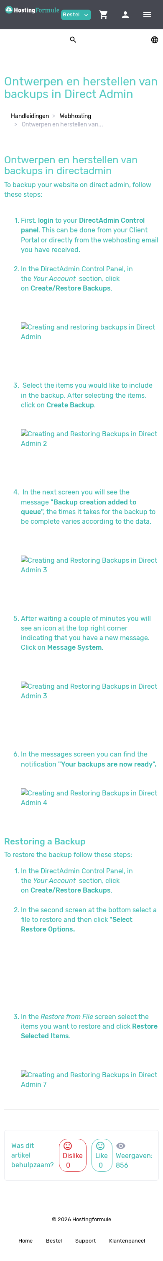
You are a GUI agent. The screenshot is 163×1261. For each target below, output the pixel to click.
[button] (103, 14)
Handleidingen (30, 116)
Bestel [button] (76, 14)
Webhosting (75, 116)
